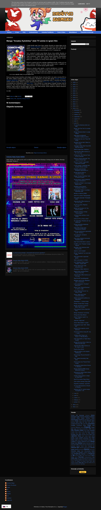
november (77, 112)
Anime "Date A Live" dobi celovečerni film (80, 266)
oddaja (78, 451)
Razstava (77, 455)
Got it (88, 4)
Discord (82, 427)
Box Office (85, 422)
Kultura (79, 440)
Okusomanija (87, 451)
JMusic (79, 436)
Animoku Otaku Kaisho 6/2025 (20, 260)
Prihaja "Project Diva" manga (81, 303)
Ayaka (80, 420)
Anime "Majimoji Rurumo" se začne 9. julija (81, 291)
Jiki (7, 489)
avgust (76, 118)
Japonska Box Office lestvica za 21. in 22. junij (82, 152)
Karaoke (81, 437)
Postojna (85, 452)
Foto (88, 430)
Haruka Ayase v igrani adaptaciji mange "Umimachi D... (82, 180)
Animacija (81, 415)
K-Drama (76, 437)
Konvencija (85, 438)
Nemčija (93, 447)
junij (75, 123)
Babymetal (84, 420)
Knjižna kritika (74, 438)
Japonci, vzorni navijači (79, 250)
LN (76, 441)
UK (81, 461)
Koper (90, 438)
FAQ (24, 32)
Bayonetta (73, 422)
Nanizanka (82, 447)
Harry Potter (78, 433)
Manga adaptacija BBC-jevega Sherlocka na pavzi (81, 369)
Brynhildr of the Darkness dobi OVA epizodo (81, 248)
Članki (89, 425)
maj (75, 393)
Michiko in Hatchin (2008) (80, 193)
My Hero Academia (87, 444)
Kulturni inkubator (84, 440)
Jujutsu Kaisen (88, 436)
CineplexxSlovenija (75, 423)
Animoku (82, 416)
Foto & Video (61, 32)
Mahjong (88, 441)
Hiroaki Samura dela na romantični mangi (80, 173)
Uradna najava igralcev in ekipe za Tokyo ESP (82, 376)
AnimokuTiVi (81, 419)
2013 (74, 404)
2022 (74, 91)
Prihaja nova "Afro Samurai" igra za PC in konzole (82, 155)
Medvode (93, 443)
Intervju (87, 434)
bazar (77, 422)
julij (75, 121)
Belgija (80, 422)
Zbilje (84, 463)
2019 (74, 97)
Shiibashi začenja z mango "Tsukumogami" (80, 212)
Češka (84, 425)
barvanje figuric (91, 420)
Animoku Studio (90, 418)
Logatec (79, 441)
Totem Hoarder (85, 459)
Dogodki (87, 427)
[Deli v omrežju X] (28, 96)
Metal (72, 444)
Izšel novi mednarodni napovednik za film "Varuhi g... (82, 232)
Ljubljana (73, 441)
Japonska (19, 98)
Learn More (81, 4)
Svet (78, 458)
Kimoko (8, 491)
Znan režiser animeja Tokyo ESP (82, 381)
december (77, 110)
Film (15, 98)
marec (76, 397)
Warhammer (77, 463)
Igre (80, 434)
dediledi (9, 493)
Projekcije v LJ (84, 453)
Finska (85, 430)
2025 (74, 84)
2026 (74, 82)
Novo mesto (92, 449)
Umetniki (84, 461)
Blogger (65, 506)
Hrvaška (73, 434)
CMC (81, 423)
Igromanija (84, 434)
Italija (90, 434)
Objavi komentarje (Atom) (40, 152)
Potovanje (89, 452)
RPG (81, 455)
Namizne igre (75, 447)
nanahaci (9, 498)
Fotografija (92, 430)
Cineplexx (93, 422)
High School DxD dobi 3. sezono (82, 241)
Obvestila (73, 451)
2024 (74, 86)
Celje (89, 422)
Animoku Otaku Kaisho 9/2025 (20, 268)
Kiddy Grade (46, 81)
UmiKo (87, 461)
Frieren (76, 431)
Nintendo (77, 449)
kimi (8, 495)
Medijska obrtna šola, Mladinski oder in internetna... (82, 281)
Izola (93, 434)
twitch (78, 461)
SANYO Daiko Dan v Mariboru (81, 149)
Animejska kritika (75, 416)
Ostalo (93, 451)
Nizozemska (81, 449)
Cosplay (73, 425)
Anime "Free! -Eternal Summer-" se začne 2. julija (82, 288)
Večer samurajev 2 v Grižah (81, 260)
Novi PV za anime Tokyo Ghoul (81, 379)
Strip (76, 458)
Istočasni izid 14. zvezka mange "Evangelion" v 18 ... (82, 390)
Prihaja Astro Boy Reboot (80, 314)
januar (76, 402)
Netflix (72, 449)
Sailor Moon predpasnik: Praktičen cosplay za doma (81, 136)
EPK (90, 428)
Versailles (76, 462)
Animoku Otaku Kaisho (77, 418)
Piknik (77, 452)
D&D (93, 425)
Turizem (72, 461)
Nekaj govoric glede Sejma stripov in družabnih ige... (82, 373)
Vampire (72, 462)
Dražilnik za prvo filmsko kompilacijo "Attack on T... (81, 187)
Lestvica (90, 440)
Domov (9, 32)
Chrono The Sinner (11, 485)
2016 (74, 104)
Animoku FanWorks (48, 32)
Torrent (80, 459)
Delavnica (78, 427)
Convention (91, 423)
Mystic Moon (84, 446)
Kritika (93, 438)
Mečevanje (88, 443)
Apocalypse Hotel (88, 419)
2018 (74, 99)
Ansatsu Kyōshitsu (35, 47)
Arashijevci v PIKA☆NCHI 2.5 (81, 269)
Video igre (81, 462)
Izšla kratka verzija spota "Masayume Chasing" (80, 228)
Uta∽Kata (62, 81)
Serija (72, 457)
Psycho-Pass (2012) (79, 349)
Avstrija (76, 420)
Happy (8, 487)
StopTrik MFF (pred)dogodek (81, 278)
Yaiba (81, 463)
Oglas (82, 451)
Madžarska (84, 441)
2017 (74, 101)
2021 (74, 93)
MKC (78, 444)
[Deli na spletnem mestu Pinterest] (31, 96)
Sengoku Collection (55, 81)
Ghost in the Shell (82, 431)
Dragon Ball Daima (78, 428)
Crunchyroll (79, 425)
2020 (74, 95)
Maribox (84, 443)
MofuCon (81, 444)
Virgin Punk (86, 462)
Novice (28, 98)
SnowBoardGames (88, 457)
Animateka (87, 415)
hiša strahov (91, 433)
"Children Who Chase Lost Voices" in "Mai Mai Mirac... (81, 336)
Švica (81, 458)
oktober (76, 114)
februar (76, 399)
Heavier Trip (84, 433)
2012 (74, 406)
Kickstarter (86, 437)
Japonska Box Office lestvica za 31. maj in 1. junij (82, 346)
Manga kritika (74, 443)
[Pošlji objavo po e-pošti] (25, 96)
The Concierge (90, 458)
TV (75, 461)
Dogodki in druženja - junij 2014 (82, 383)
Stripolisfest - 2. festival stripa (81, 301)
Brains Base (30, 83)
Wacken (73, 463)
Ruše (83, 455)
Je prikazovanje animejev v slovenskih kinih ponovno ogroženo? (29, 252)
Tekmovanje (84, 458)
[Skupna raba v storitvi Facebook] (30, 96)
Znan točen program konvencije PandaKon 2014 (82, 239)
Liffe (94, 440)
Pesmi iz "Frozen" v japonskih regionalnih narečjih (81, 162)
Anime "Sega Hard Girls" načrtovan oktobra (80, 295)
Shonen (76, 457)
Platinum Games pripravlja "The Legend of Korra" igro (82, 159)
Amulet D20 (74, 415)
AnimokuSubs (33, 32)
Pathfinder (73, 452)
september (77, 116)
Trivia (93, 459)
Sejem (93, 455)
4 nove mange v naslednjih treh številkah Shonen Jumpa (82, 166)
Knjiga (93, 437)
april (75, 395)
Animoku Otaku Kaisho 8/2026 (15, 157)
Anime (11, 98)
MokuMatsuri (73, 32)
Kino (90, 437)
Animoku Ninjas (10, 483)
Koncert (80, 438)
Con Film (85, 423)
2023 (74, 88)
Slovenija (81, 457)
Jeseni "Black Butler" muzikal (81, 322)
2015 (74, 106)
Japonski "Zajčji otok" (79, 320)
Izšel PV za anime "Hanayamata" (82, 195)
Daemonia (73, 427)
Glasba (88, 431)
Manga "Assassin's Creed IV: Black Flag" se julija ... (81, 306)
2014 (74, 108)
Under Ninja (92, 461)
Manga (24, 98)
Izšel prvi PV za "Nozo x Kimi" (81, 218)
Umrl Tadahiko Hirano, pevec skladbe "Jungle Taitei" (81, 263)
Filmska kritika (78, 430)
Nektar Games (87, 447)
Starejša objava (61, 147)
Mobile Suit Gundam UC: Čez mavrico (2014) (81, 209)
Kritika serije (74, 440)
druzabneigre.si (85, 428)
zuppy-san (9, 500)
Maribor (80, 443)
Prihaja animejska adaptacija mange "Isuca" (81, 225)
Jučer (83, 436)
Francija (72, 431)
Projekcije (77, 454)
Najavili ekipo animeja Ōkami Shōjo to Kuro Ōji (81, 272)
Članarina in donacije (87, 32)
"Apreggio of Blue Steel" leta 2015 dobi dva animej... (82, 146)
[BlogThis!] (27, 96)
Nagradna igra (91, 446)
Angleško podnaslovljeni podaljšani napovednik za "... (81, 169)
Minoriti (75, 444)
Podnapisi (80, 452)
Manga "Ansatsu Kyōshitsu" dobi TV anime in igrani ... (82, 176)
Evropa (93, 428)
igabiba (77, 434)
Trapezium (90, 459)
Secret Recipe (88, 455)
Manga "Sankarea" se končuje (81, 312)
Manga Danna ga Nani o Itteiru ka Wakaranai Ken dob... (82, 343)
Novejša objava (11, 147)
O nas (17, 32)
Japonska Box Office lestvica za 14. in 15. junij (82, 202)
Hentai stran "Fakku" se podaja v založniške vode (82, 190)
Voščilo (90, 462)
